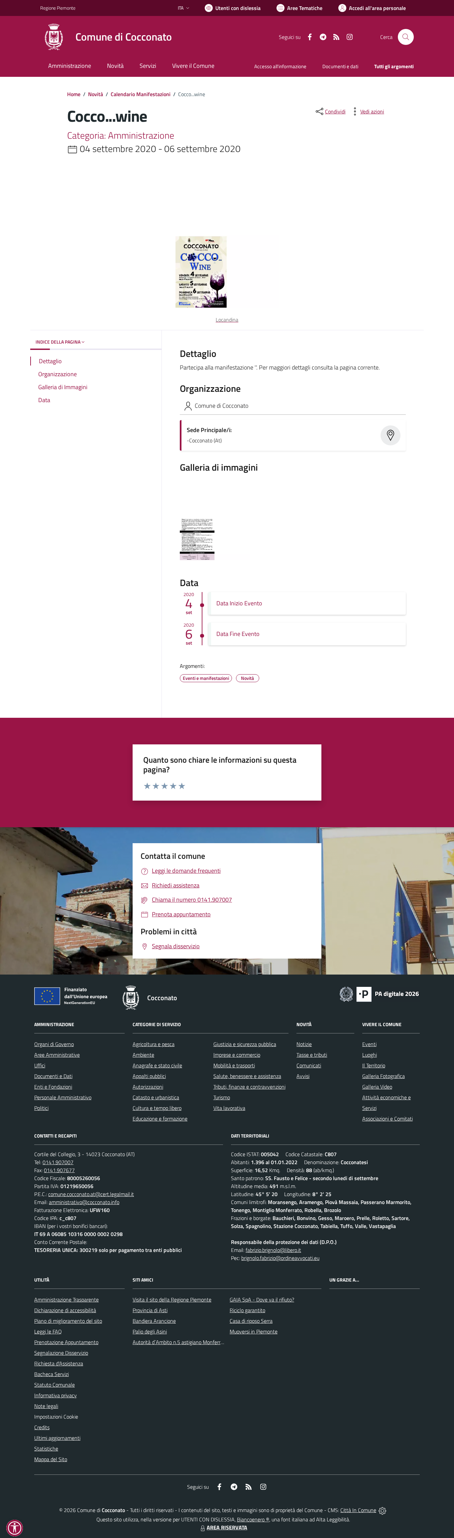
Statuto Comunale (54, 1385)
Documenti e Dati (53, 1076)
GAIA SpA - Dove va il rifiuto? (262, 1300)
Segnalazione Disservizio (61, 1353)
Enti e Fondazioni (53, 1087)
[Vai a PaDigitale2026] (379, 993)
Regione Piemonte (57, 7)
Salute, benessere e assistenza (247, 1076)
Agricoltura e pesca (153, 1044)
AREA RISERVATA (227, 1527)
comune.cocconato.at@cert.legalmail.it (91, 1194)
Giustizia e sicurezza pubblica (244, 1044)
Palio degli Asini (150, 1331)
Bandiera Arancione (154, 1321)
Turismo (221, 1097)
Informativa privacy (55, 1395)
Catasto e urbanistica (156, 1097)
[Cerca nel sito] (406, 37)
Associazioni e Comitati (387, 1119)
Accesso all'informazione (280, 66)
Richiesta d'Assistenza (58, 1363)
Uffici (39, 1065)
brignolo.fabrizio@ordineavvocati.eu (280, 1258)
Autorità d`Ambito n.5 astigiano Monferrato (180, 1342)
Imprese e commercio (236, 1055)
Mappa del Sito (50, 1459)
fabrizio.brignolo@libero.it (273, 1250)
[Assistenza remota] (382, 1510)
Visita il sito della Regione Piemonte (172, 1300)
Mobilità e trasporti (234, 1065)
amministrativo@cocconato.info (84, 1202)
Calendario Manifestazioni (140, 94)
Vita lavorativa (229, 1108)
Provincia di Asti (150, 1310)
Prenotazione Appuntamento (66, 1342)
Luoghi (369, 1055)
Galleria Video (377, 1087)
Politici (41, 1108)
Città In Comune (358, 1510)
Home (73, 94)
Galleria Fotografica (383, 1076)
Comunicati (308, 1065)
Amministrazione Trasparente (66, 1300)
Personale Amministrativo (62, 1097)
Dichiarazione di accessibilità (65, 1310)
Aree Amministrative (57, 1055)
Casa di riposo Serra (251, 1321)
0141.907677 (59, 1170)
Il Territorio (373, 1065)
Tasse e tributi (311, 1055)
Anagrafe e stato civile (157, 1065)
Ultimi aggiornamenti (57, 1438)
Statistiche (46, 1449)
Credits (42, 1427)
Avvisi (302, 1076)
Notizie (304, 1044)
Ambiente (143, 1055)
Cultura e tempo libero (157, 1108)
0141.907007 (58, 1162)
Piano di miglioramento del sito (68, 1321)
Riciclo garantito (247, 1310)
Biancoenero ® (253, 1519)
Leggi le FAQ (48, 1331)
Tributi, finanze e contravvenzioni (249, 1087)
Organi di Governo (54, 1044)
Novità (95, 94)
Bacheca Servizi (51, 1374)
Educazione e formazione (160, 1119)
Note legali (46, 1406)
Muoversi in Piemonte (254, 1331)
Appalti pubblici (149, 1076)
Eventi (369, 1044)
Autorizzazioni (148, 1087)
